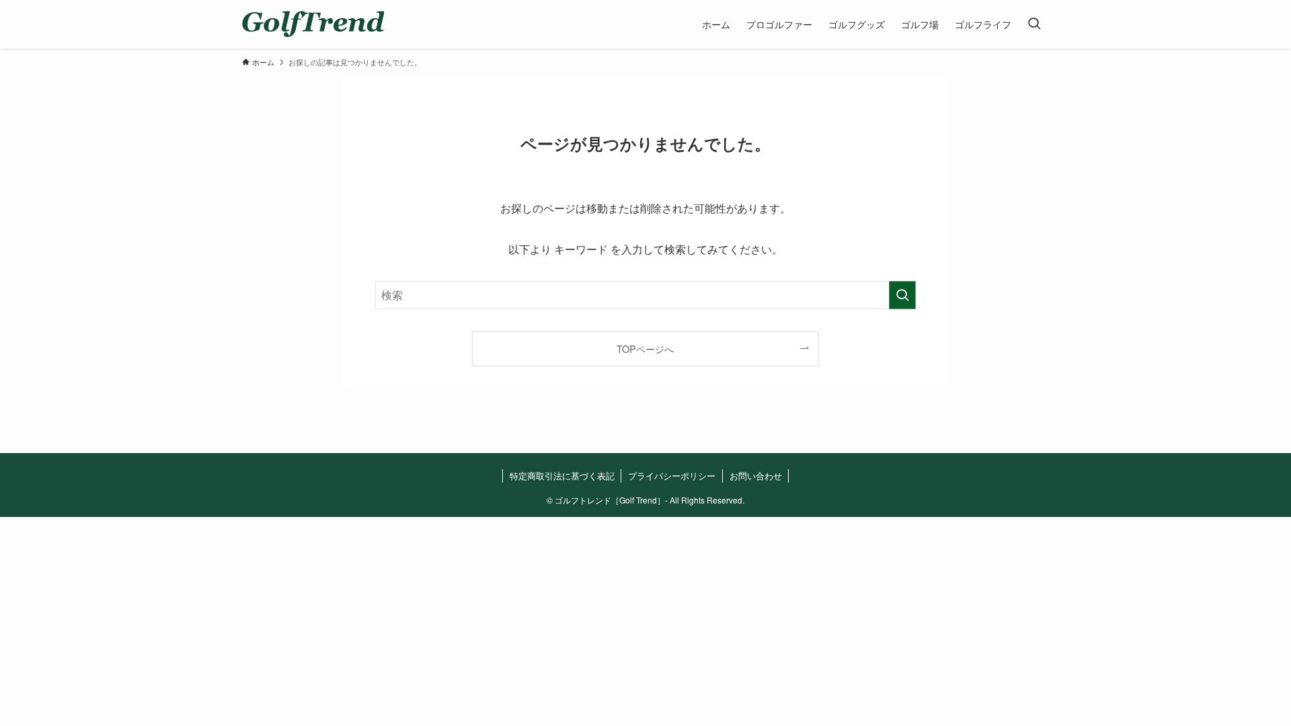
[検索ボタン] (1034, 24)
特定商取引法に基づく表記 (562, 475)
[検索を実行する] (902, 295)
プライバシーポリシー (671, 475)
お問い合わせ (756, 475)
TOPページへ (645, 348)
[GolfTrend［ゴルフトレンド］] (313, 24)
